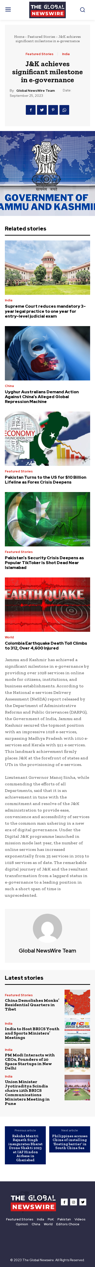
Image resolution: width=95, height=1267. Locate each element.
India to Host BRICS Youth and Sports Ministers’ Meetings (32, 1033)
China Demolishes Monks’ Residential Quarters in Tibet (32, 1005)
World (9, 637)
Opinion (22, 1224)
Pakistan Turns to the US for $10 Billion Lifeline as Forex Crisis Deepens (45, 480)
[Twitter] (42, 110)
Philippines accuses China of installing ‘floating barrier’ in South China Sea (69, 1142)
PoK (51, 1219)
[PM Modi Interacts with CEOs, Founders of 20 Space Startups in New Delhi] (77, 1059)
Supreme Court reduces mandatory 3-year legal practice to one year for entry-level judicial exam (45, 311)
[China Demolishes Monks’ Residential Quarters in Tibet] (77, 1002)
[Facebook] (31, 110)
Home (19, 36)
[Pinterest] (53, 110)
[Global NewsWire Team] (47, 928)
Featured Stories (41, 36)
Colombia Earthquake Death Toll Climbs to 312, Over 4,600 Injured (46, 646)
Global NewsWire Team (35, 91)
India (66, 54)
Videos (80, 1219)
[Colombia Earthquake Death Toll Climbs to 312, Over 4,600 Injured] (47, 604)
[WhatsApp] (64, 110)
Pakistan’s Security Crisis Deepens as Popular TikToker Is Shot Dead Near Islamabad (44, 562)
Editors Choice (67, 1224)
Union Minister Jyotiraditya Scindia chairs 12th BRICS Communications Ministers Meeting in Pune (27, 1092)
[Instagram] (73, 1202)
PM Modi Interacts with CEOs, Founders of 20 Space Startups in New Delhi (30, 1061)
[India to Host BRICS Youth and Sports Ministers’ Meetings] (77, 1031)
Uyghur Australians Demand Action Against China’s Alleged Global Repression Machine (42, 396)
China (9, 385)
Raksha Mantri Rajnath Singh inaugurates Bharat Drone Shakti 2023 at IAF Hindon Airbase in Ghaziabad (25, 1148)
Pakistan (64, 1219)
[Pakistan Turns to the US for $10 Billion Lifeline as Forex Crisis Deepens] (47, 438)
